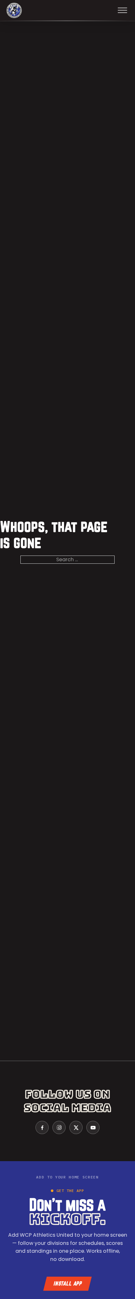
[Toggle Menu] (122, 10)
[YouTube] (93, 1127)
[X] (76, 1127)
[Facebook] (42, 1127)
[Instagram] (59, 1127)
